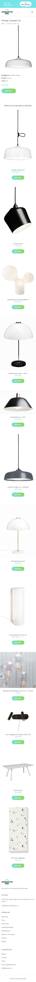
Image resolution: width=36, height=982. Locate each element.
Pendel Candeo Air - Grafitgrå (18, 487)
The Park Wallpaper (18, 858)
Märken (12, 75)
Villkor (3, 961)
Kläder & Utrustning (7, 934)
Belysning (4, 917)
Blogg (3, 954)
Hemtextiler (5, 924)
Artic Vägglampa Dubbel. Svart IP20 (18, 735)
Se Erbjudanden (25, 3)
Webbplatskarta (6, 968)
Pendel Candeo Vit (18, 170)
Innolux (18, 75)
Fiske (3, 920)
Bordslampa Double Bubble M (18, 300)
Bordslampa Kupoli (18, 561)
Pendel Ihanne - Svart (18, 417)
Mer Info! (8, 91)
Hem (3, 23)
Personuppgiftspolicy (8, 964)
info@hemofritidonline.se (9, 906)
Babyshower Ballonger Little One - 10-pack (18, 691)
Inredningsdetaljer (7, 927)
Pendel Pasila (18, 244)
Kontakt (4, 957)
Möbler (3, 941)
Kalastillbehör (6, 931)
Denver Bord (18, 790)
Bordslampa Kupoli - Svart (18, 373)
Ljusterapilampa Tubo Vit (18, 635)
